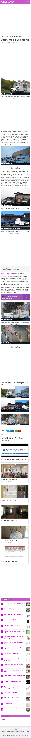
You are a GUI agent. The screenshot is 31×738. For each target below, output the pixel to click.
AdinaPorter (7, 1)
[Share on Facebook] (12, 431)
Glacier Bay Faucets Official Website (13, 614)
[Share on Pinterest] (19, 431)
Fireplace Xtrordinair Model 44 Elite (13, 664)
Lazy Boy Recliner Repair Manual (12, 625)
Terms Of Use (19, 728)
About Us (24, 728)
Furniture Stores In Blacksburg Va (9, 479)
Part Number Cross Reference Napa (13, 692)
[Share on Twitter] (9, 431)
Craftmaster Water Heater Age (9, 561)
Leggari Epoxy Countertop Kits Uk (12, 648)
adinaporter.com (5, 273)
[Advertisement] (15, 20)
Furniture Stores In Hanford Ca (9, 520)
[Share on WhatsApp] (16, 431)
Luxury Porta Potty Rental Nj (8, 500)
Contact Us (7, 728)
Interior (3, 42)
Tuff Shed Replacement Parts (11, 653)
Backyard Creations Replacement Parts (14, 709)
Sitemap (3, 728)
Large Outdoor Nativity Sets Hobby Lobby (14, 675)
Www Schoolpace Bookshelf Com (12, 681)
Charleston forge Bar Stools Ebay (9, 541)
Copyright (13, 728)
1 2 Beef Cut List (8, 703)
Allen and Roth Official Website (12, 620)
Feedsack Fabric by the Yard (11, 609)
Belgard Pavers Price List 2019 (12, 698)
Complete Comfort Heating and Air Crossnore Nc (13, 459)
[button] (27, 2)
